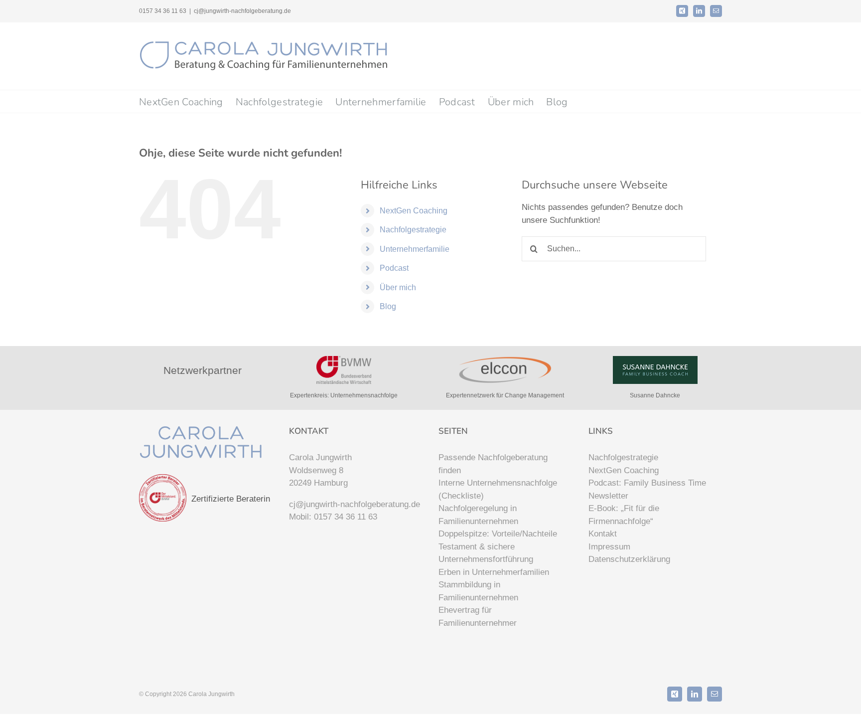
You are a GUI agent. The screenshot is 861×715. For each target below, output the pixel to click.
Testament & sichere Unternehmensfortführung (485, 553)
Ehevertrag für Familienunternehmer (477, 616)
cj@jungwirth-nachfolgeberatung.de (242, 10)
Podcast (394, 268)
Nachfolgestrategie (413, 229)
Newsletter (608, 496)
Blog (388, 306)
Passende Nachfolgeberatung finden (493, 464)
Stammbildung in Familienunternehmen (478, 591)
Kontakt (602, 533)
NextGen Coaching (413, 210)
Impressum (609, 546)
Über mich (398, 287)
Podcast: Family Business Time (647, 483)
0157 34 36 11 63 (345, 517)
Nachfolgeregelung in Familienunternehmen (478, 515)
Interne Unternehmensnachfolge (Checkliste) (497, 489)
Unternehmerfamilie (414, 249)
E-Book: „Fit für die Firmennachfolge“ (623, 515)
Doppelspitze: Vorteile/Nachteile (497, 533)
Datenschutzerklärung (629, 559)
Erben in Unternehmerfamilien (493, 572)
